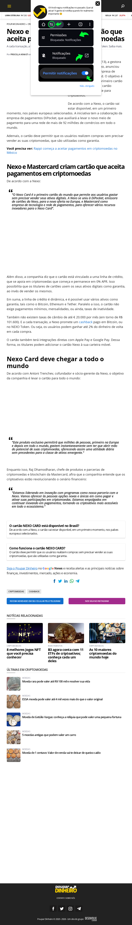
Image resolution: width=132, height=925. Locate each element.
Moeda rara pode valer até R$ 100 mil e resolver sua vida (56, 681)
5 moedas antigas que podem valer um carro (49, 735)
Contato (61, 898)
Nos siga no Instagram (97, 601)
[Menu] (9, 6)
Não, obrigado (87, 85)
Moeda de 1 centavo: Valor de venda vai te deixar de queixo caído (61, 752)
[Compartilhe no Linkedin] (65, 581)
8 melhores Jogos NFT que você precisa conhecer (24, 653)
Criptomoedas (16, 591)
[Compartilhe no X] (60, 581)
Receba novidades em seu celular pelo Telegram (35, 601)
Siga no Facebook (53, 908)
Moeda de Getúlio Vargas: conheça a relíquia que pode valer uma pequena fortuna (71, 717)
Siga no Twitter (61, 908)
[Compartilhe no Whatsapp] (71, 581)
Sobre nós (70, 898)
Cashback (34, 591)
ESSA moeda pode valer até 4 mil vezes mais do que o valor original (62, 699)
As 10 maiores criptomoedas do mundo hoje (102, 653)
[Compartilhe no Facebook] (54, 581)
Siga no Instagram (70, 908)
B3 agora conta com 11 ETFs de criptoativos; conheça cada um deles (66, 655)
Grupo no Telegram (78, 908)
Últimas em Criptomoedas (27, 670)
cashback (85, 322)
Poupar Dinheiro (16, 24)
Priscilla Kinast (19, 54)
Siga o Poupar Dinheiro (22, 568)
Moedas (26, 678)
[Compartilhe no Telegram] (77, 581)
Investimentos (55, 646)
